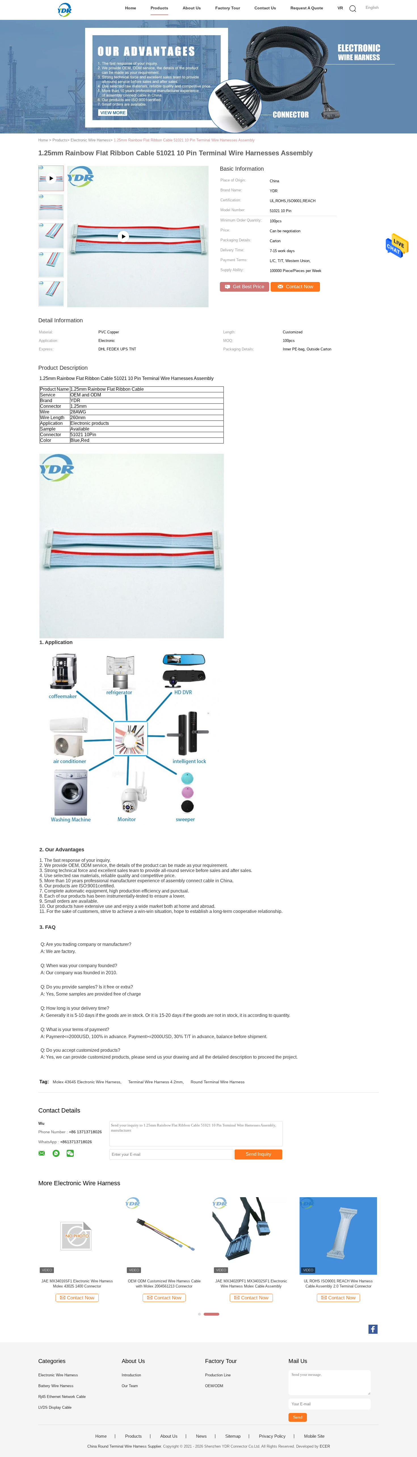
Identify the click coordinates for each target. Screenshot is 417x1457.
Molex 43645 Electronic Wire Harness (86, 1082)
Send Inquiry (258, 1154)
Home (130, 8)
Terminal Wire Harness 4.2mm (155, 1082)
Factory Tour (227, 8)
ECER (325, 1446)
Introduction (131, 1375)
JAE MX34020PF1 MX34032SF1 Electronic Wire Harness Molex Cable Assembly (165, 1283)
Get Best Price (247, 286)
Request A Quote (306, 8)
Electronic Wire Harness (58, 1375)
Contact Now (299, 286)
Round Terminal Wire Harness (218, 1082)
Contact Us (265, 8)
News (201, 1436)
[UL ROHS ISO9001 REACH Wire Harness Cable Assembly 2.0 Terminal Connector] (252, 1235)
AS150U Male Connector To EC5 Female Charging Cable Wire (331, 1283)
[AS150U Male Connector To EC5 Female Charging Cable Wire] (331, 1235)
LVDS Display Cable (54, 1407)
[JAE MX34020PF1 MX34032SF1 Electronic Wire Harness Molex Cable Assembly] (165, 1235)
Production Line (218, 1375)
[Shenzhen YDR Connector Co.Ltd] (66, 10)
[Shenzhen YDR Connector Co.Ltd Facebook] (373, 1329)
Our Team (130, 1386)
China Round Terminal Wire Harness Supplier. (125, 1446)
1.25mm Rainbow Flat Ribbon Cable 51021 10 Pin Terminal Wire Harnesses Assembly (184, 140)
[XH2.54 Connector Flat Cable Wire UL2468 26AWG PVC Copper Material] (137, 305)
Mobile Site (314, 1436)
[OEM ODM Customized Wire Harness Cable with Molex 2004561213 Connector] (78, 1235)
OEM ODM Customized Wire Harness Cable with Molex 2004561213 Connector (78, 1283)
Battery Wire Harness (55, 1386)
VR (340, 8)
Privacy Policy (272, 1436)
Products (159, 8)
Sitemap (233, 1436)
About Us (192, 8)
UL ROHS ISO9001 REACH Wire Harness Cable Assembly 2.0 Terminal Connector (252, 1283)
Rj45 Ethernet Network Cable (62, 1397)
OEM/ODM (214, 1386)
